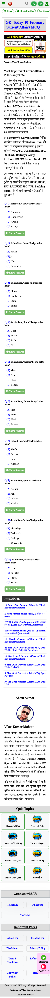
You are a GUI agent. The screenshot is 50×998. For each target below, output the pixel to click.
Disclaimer (13, 948)
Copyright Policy (12, 975)
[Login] (47, 4)
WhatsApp (37, 905)
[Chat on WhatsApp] (40, 4)
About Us (12, 938)
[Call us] (34, 4)
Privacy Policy (37, 948)
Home (9, 11)
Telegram (12, 905)
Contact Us (37, 938)
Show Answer (16, 233)
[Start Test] (43, 957)
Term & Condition (12, 960)
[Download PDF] (43, 966)
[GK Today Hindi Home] (10, 4)
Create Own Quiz (27, 11)
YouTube (25, 915)
